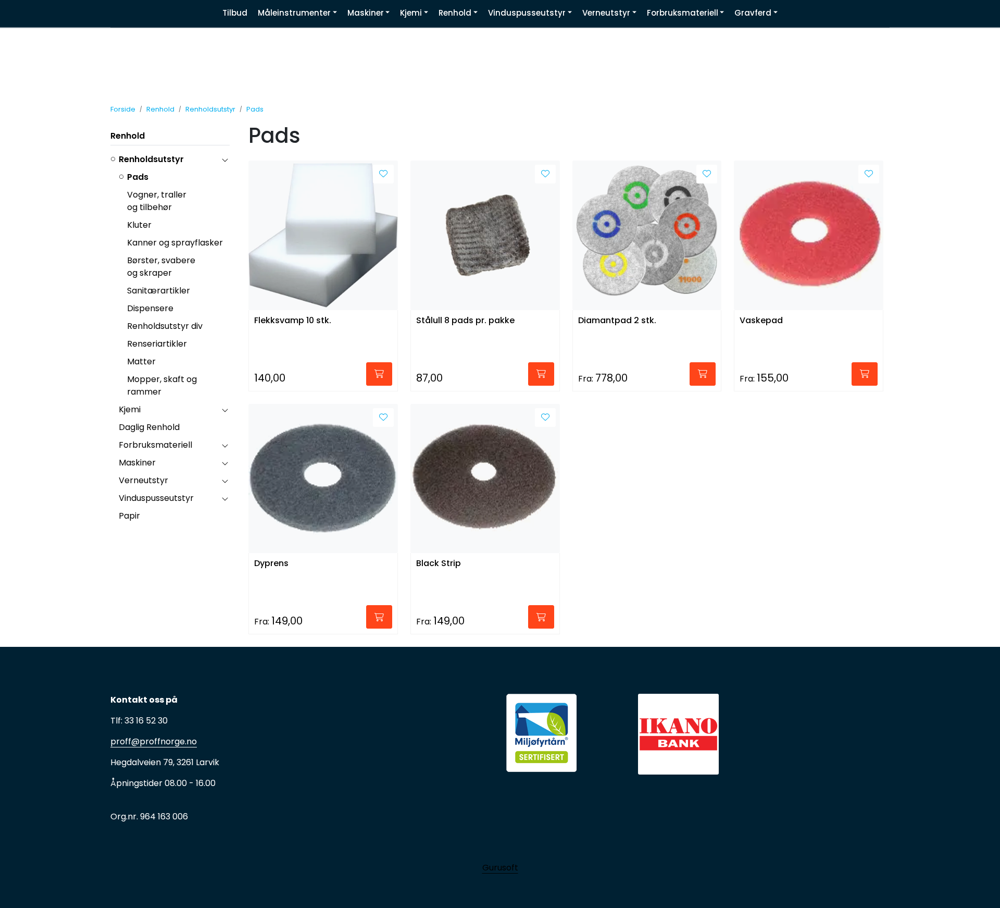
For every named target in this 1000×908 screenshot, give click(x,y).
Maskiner (137, 463)
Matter (141, 361)
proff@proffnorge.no (153, 741)
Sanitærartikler (158, 291)
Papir (129, 516)
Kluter (139, 225)
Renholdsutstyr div (165, 326)
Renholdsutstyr (151, 159)
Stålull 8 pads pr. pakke (465, 320)
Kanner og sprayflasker (175, 243)
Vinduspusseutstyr (156, 498)
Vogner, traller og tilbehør (156, 201)
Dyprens (271, 563)
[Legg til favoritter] (383, 174)
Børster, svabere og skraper (161, 266)
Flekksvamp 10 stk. (292, 320)
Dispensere (150, 308)
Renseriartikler (157, 344)
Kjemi (130, 409)
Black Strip (438, 563)
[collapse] (225, 159)
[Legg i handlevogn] (379, 374)
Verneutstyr (143, 480)
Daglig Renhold (149, 427)
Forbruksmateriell (155, 445)
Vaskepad (761, 320)
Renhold (127, 136)
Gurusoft (500, 868)
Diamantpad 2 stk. (617, 320)
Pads (137, 177)
